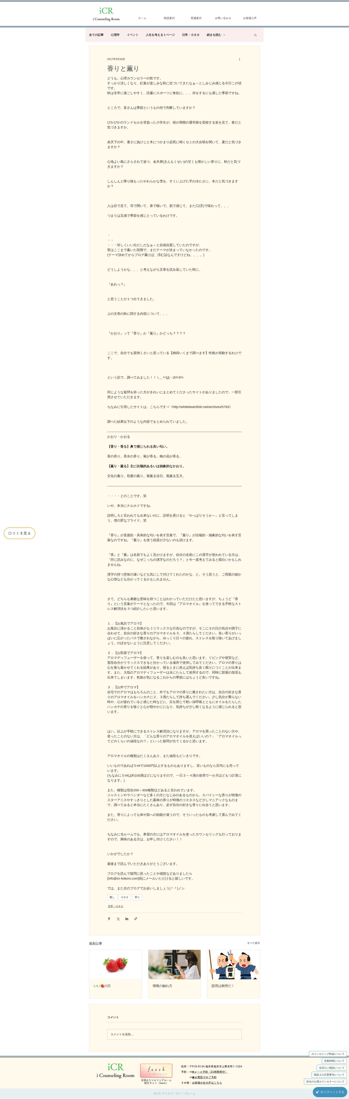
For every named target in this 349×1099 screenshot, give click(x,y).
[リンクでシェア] (135, 918)
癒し (112, 897)
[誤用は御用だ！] (233, 964)
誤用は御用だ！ (223, 986)
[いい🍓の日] (115, 964)
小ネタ (125, 897)
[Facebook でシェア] (109, 918)
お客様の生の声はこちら (207, 1082)
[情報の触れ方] (174, 964)
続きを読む (214, 34)
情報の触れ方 (162, 986)
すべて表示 (253, 943)
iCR (106, 10)
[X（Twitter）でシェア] (118, 918)
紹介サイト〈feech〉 (156, 1083)
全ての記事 (96, 34)
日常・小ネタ (191, 34)
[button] (255, 34)
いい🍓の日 (102, 986)
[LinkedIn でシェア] (127, 918)
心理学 (115, 34)
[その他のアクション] (239, 59)
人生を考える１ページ (160, 34)
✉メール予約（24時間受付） (210, 1071)
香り (137, 897)
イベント (133, 34)
